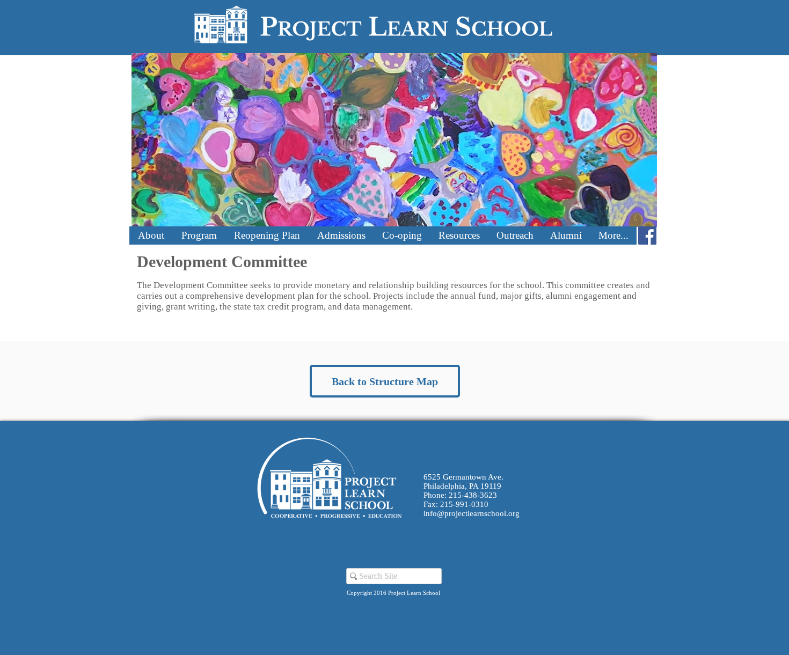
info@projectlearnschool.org (471, 513)
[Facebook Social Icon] (647, 235)
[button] (150, 235)
